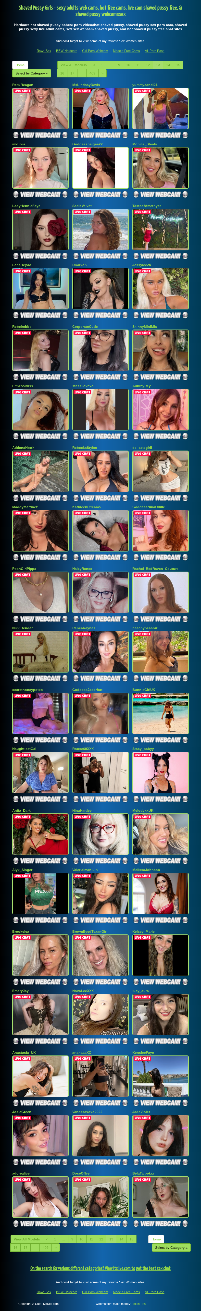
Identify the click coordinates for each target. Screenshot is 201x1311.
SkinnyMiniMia (144, 327)
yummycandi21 (145, 85)
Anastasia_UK (24, 1052)
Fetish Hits (139, 1304)
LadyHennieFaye (26, 206)
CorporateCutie (85, 327)
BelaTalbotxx (143, 1173)
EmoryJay (20, 991)
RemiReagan (22, 85)
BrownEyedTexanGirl (89, 931)
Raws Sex (44, 51)
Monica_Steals (144, 144)
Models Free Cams (126, 51)
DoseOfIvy (81, 1173)
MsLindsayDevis (86, 85)
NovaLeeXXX (83, 991)
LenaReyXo (21, 265)
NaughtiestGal (24, 749)
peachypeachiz (145, 628)
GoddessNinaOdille (148, 507)
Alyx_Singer (22, 870)
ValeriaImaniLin (85, 870)
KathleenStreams (86, 507)
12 (148, 65)
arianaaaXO (81, 1052)
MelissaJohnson (146, 870)
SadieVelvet (82, 206)
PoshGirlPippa (24, 569)
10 (128, 65)
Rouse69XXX (83, 749)
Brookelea (20, 931)
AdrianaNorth (23, 448)
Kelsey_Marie (143, 931)
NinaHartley (82, 810)
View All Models (74, 65)
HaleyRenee (82, 569)
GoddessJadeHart (87, 690)
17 (72, 73)
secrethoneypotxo (27, 690)
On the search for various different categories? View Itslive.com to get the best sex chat (100, 1268)
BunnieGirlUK (143, 690)
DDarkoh (79, 265)
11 (138, 65)
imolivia (18, 144)
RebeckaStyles (84, 448)
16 (62, 73)
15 (178, 65)
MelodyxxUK (142, 810)
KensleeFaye (143, 1052)
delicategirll (142, 448)
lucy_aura (140, 991)
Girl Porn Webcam (95, 51)
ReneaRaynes (83, 628)
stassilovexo (83, 386)
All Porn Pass (154, 51)
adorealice (21, 1173)
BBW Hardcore (66, 51)
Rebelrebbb (22, 327)
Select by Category (30, 73)
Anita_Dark (21, 810)
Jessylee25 (141, 265)
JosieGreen (21, 1112)
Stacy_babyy (143, 749)
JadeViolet (141, 1112)
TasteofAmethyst (146, 206)
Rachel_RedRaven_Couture (155, 569)
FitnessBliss (22, 386)
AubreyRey (141, 386)
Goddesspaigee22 (87, 144)
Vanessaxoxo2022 (87, 1112)
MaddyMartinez (25, 507)
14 (168, 65)
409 (92, 73)
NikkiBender (22, 628)
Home (20, 65)
